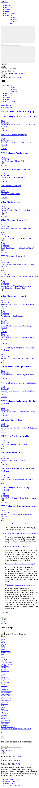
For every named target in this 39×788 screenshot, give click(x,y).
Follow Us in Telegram (9, 729)
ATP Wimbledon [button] (5, 676)
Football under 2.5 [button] (5, 723)
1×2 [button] (2, 712)
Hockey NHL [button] (4, 677)
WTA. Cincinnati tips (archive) (14, 220)
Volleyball (3, 644)
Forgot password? (20, 73)
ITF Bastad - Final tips (11, 185)
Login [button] (3, 66)
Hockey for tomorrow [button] (6, 692)
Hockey (3, 639)
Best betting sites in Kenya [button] (8, 727)
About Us (8, 15)
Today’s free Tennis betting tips (18, 111)
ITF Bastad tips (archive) (12, 452)
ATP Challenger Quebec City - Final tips (19, 116)
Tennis (2, 641)
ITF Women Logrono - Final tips (15, 169)
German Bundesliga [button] (6, 667)
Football (3, 638)
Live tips (8, 5)
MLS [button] (2, 672)
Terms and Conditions (12, 785)
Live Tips (8, 93)
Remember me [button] (8, 73)
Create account (17, 77)
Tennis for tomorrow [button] (6, 694)
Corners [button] (3, 707)
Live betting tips (6, 107)
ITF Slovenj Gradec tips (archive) (15, 436)
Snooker (3, 656)
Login (3, 75)
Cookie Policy (10, 781)
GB (5, 621)
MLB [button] (2, 680)
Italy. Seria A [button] (4, 669)
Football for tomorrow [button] (6, 691)
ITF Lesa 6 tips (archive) (12, 420)
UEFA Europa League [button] (6, 662)
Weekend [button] (3, 697)
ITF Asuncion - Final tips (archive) (16, 366)
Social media (14, 19)
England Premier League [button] (7, 664)
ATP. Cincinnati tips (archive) (14, 256)
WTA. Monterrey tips (10, 202)
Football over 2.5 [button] (5, 720)
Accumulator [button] (4, 686)
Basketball (3, 642)
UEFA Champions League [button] (7, 661)
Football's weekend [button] (6, 699)
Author (12, 23)
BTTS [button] (2, 705)
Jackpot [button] (3, 687)
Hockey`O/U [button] (4, 715)
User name (4, 69)
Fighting (3, 657)
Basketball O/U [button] (5, 718)
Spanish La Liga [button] (5, 666)
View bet (4, 130)
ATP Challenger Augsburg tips (14, 153)
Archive (18, 764)
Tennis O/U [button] (4, 717)
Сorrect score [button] (4, 704)
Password (4, 71)
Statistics (8, 9)
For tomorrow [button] (4, 689)
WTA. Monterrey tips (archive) (14, 296)
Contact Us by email (24, 729)
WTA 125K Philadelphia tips (14, 135)
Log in (3, 105)
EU (5, 619)
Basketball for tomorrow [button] (7, 696)
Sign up (8, 105)
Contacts (12, 17)
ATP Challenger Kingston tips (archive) (18, 506)
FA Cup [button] (3, 674)
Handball (3, 649)
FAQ (7, 11)
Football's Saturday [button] (6, 700)
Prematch (8, 7)
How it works (10, 13)
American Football (5, 651)
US (5, 623)
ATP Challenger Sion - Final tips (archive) (19, 383)
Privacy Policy (10, 783)
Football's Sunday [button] (5, 702)
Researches (13, 21)
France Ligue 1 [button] (5, 671)
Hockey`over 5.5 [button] (5, 722)
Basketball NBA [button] (5, 679)
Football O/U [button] (4, 714)
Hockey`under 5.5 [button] (5, 725)
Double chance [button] (4, 710)
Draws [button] (2, 709)
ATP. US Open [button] (5, 682)
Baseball (3, 646)
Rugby (2, 654)
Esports (3, 647)
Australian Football (6, 652)
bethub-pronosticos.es (12, 779)
